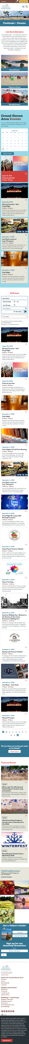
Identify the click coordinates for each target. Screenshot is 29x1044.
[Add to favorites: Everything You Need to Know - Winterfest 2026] (26, 849)
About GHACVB (5, 983)
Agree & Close (6, 1040)
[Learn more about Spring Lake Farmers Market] (14, 638)
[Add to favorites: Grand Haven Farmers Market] (26, 544)
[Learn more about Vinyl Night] (14, 258)
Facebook (3, 877)
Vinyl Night (6, 272)
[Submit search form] (25, 308)
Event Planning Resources (7, 1004)
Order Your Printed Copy (20, 935)
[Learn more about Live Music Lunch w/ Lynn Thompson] (14, 225)
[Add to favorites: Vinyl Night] (26, 268)
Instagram (9, 877)
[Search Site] (27, 6)
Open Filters (5, 298)
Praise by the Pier (8, 178)
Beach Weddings (5, 1006)
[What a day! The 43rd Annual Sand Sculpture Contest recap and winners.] (14, 773)
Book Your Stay (23, 1)
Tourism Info (4, 991)
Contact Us (4, 985)
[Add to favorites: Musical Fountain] (26, 713)
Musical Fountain (8, 717)
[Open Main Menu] (23, 6)
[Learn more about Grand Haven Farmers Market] (14, 535)
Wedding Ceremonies (6, 1001)
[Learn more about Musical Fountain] (14, 704)
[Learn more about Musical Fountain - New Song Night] (14, 190)
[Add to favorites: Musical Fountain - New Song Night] (26, 200)
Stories (3, 981)
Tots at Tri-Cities (8, 582)
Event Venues (4, 1003)
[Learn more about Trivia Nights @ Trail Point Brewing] (14, 435)
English (5, 1014)
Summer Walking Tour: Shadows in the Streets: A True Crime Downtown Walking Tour (14, 617)
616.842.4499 (4, 974)
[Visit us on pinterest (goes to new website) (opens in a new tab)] (11, 1011)
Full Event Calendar (7, 153)
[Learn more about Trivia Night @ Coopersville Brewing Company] (14, 502)
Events (4, 784)
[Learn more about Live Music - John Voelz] (14, 671)
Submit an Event (14, 751)
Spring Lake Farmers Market (12, 651)
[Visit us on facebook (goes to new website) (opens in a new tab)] (2, 1011)
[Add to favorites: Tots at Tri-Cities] (26, 578)
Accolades (3, 979)
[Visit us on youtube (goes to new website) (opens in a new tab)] (9, 1011)
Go (4, 955)
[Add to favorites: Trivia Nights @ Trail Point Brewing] (26, 445)
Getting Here (4, 989)
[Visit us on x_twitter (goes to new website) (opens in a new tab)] (13, 1011)
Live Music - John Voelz (10, 684)
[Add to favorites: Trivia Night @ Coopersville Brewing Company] (26, 511)
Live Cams (3, 1)
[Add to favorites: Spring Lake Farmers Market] (26, 647)
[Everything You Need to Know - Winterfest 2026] (14, 839)
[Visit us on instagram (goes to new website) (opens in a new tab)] (4, 1011)
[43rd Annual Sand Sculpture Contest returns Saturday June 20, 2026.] (14, 806)
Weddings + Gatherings (7, 999)
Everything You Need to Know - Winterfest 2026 (13, 854)
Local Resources (5, 993)
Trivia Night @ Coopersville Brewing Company (11, 516)
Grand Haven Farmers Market (12, 549)
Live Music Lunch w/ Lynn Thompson (9, 240)
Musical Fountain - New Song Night (10, 205)
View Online (22, 932)
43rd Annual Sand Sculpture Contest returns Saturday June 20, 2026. (13, 822)
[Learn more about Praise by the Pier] (14, 163)
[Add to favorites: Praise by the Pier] (26, 174)
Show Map (19, 311)
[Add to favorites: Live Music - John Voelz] (26, 680)
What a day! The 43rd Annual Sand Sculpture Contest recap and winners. (12, 789)
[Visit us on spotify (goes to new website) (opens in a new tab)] (7, 1011)
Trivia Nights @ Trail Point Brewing (14, 449)
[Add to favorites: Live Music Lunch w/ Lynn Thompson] (26, 235)
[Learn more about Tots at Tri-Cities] (14, 568)
